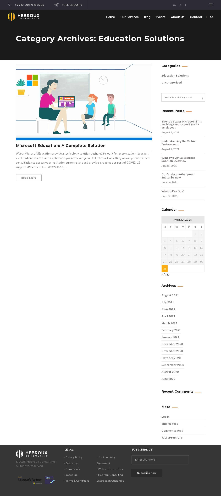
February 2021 (171, 330)
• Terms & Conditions (76, 480)
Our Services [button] (129, 17)
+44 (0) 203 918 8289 (29, 4)
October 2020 (171, 358)
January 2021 (170, 337)
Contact (196, 17)
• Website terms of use (110, 469)
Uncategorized (171, 82)
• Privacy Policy (73, 457)
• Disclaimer (71, 463)
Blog (147, 17)
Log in (165, 416)
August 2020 (170, 371)
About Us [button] (177, 17)
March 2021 (169, 323)
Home (110, 17)
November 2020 (172, 351)
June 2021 (168, 309)
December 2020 (172, 344)
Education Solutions (175, 75)
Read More (29, 177)
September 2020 (172, 365)
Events (161, 17)
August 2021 (170, 295)
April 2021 (168, 316)
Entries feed (169, 423)
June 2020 (168, 378)
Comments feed (172, 430)
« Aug (165, 274)
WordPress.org (171, 437)
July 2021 (167, 302)
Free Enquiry (72, 4)
